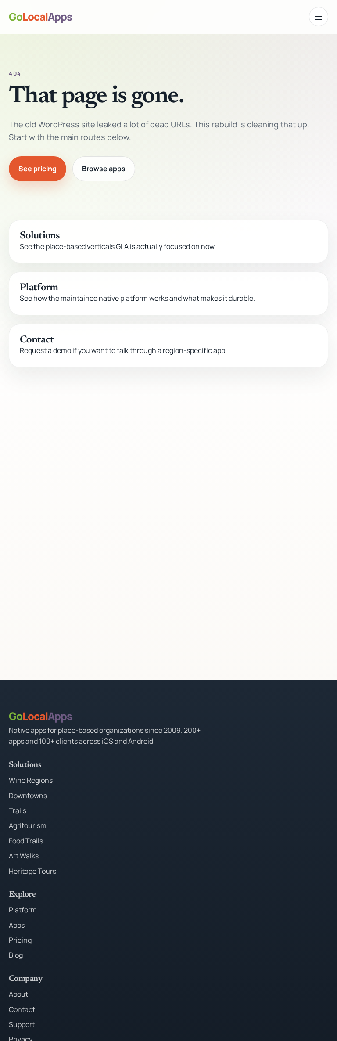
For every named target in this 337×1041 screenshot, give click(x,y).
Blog (16, 955)
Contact (37, 340)
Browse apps (103, 168)
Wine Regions (31, 780)
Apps (17, 925)
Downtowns (28, 795)
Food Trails (26, 841)
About (18, 994)
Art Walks (24, 856)
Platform (39, 288)
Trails (17, 810)
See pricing (37, 168)
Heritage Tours (32, 871)
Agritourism (28, 825)
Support (22, 1024)
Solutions (40, 236)
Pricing (20, 940)
